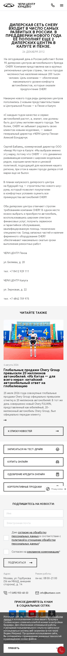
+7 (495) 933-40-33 (18, 593)
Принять (13, 648)
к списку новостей (20, 431)
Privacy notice (57, 489)
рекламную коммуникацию (43, 551)
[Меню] (61, 5)
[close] (65, 489)
